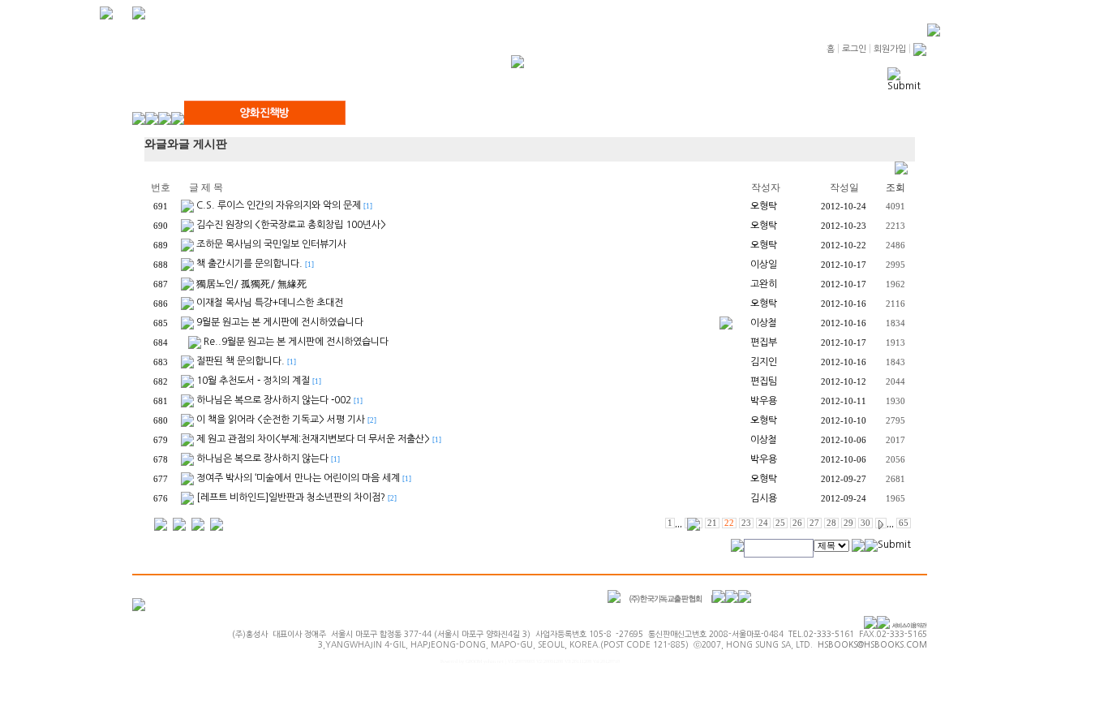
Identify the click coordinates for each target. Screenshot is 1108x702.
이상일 (763, 264)
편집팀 (763, 381)
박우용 (763, 401)
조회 (895, 187)
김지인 (763, 362)
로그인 (854, 49)
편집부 (763, 342)
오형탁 (763, 206)
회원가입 (890, 49)
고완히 (763, 284)
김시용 (763, 498)
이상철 (763, 323)
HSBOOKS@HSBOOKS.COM (872, 644)
